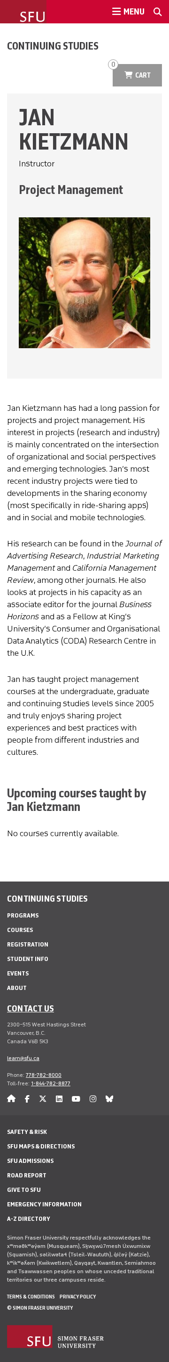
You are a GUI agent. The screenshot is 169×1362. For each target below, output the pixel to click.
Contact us (30, 1008)
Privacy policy (78, 1296)
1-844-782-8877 (50, 1083)
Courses (20, 930)
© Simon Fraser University (40, 1308)
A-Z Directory (28, 1219)
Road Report (26, 1175)
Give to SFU (24, 1190)
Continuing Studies (53, 45)
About (17, 988)
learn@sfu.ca (23, 1058)
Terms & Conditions (31, 1296)
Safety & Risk (27, 1132)
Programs (22, 915)
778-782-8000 (43, 1075)
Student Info (27, 959)
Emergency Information (44, 1204)
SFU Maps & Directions (41, 1146)
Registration (27, 944)
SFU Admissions (30, 1161)
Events (18, 973)
